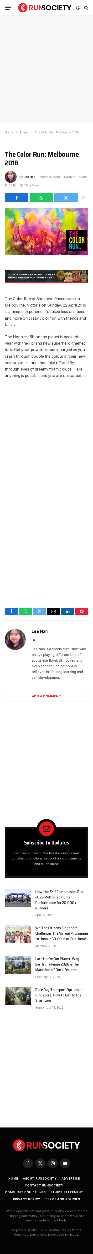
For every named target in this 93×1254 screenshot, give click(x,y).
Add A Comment (46, 696)
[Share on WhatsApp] (41, 197)
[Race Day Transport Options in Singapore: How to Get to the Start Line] (18, 996)
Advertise (71, 1178)
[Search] (85, 7)
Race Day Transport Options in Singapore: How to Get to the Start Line (59, 995)
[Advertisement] (46, 69)
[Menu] (8, 7)
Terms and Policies (62, 1199)
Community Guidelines (25, 1192)
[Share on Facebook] (16, 197)
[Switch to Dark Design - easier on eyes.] (78, 8)
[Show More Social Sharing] (83, 197)
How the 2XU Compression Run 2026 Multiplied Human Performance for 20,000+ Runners (59, 900)
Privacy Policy (27, 1199)
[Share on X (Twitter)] (66, 197)
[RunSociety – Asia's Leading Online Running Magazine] (44, 7)
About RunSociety (40, 1178)
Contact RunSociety (44, 1185)
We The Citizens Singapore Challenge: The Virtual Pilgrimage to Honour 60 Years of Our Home (61, 933)
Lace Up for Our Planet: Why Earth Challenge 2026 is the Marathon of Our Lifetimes (57, 964)
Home (13, 1178)
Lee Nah (29, 177)
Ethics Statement (67, 1192)
